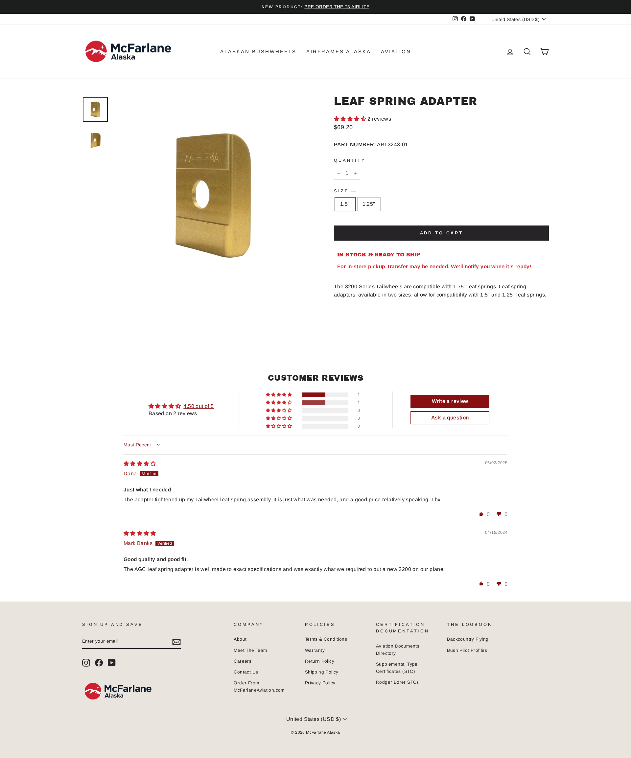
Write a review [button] (450, 401)
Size (345, 190)
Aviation (396, 51)
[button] (350, 119)
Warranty (315, 650)
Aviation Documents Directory (397, 650)
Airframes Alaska (338, 51)
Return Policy (319, 661)
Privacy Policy (320, 682)
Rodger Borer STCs (397, 682)
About (240, 639)
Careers (242, 661)
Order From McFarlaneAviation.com (259, 686)
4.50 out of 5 (198, 406)
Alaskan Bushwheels (258, 51)
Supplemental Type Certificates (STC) (397, 668)
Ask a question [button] (450, 417)
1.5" (345, 204)
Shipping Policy (322, 672)
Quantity (350, 160)
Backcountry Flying (467, 639)
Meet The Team (250, 650)
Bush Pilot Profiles (467, 650)
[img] (140, 463)
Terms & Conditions (326, 639)
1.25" (368, 204)
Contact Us (246, 672)
